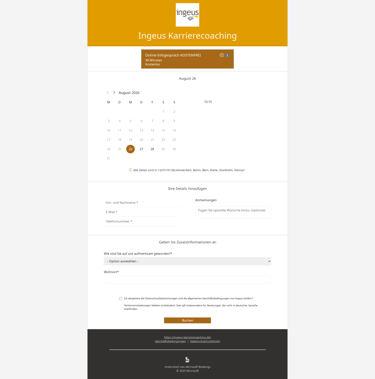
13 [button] (141, 130)
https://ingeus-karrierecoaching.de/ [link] (187, 337)
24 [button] (108, 149)
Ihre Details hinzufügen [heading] (187, 188)
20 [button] (141, 140)
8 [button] (163, 121)
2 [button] (174, 111)
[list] (187, 59)
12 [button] (130, 130)
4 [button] (120, 121)
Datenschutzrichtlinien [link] (205, 341)
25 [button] (119, 149)
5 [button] (130, 121)
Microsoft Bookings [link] (198, 367)
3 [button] (109, 121)
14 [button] (152, 130)
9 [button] (174, 121)
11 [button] (119, 130)
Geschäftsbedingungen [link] (170, 341)
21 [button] (152, 140)
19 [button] (130, 140)
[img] (222, 55)
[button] (108, 92)
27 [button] (141, 149)
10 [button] (108, 130)
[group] (233, 101)
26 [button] (130, 149)
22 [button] (163, 140)
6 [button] (141, 121)
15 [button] (163, 130)
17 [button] (108, 140)
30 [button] (174, 149)
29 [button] (163, 149)
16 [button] (174, 130)
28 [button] (152, 149)
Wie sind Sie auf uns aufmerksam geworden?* (138, 253)
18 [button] (119, 140)
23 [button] (174, 140)
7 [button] (152, 121)
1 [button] (163, 111)
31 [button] (108, 158)
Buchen (187, 320)
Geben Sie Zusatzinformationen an (187, 242)
